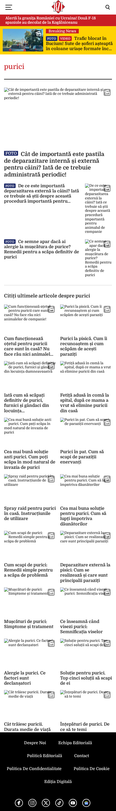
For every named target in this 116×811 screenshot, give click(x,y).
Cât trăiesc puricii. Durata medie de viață (27, 727)
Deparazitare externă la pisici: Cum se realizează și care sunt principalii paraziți (85, 573)
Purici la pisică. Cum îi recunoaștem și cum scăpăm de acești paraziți (83, 346)
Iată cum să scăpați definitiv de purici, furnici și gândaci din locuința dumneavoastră (26, 405)
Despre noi (35, 742)
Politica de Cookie (92, 768)
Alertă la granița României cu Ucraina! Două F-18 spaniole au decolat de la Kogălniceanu (50, 20)
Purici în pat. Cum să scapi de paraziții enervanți (82, 457)
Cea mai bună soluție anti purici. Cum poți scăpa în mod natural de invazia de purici (29, 459)
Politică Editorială (44, 755)
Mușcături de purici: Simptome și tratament (28, 624)
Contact (81, 755)
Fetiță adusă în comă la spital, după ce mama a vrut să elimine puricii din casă (84, 403)
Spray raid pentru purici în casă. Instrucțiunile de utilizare (30, 513)
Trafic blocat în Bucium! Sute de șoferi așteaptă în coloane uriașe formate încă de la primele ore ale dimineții (79, 44)
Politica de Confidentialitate (34, 768)
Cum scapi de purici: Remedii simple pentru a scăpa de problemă (28, 570)
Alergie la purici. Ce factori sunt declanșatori (25, 678)
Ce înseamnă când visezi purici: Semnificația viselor (81, 626)
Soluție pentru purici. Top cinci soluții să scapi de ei (86, 678)
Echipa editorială (75, 742)
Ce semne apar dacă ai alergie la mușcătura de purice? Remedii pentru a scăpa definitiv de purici (41, 249)
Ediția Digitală (58, 781)
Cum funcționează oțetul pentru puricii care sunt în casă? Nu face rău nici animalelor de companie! (29, 349)
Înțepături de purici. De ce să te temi (85, 727)
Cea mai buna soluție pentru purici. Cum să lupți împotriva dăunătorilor (83, 516)
